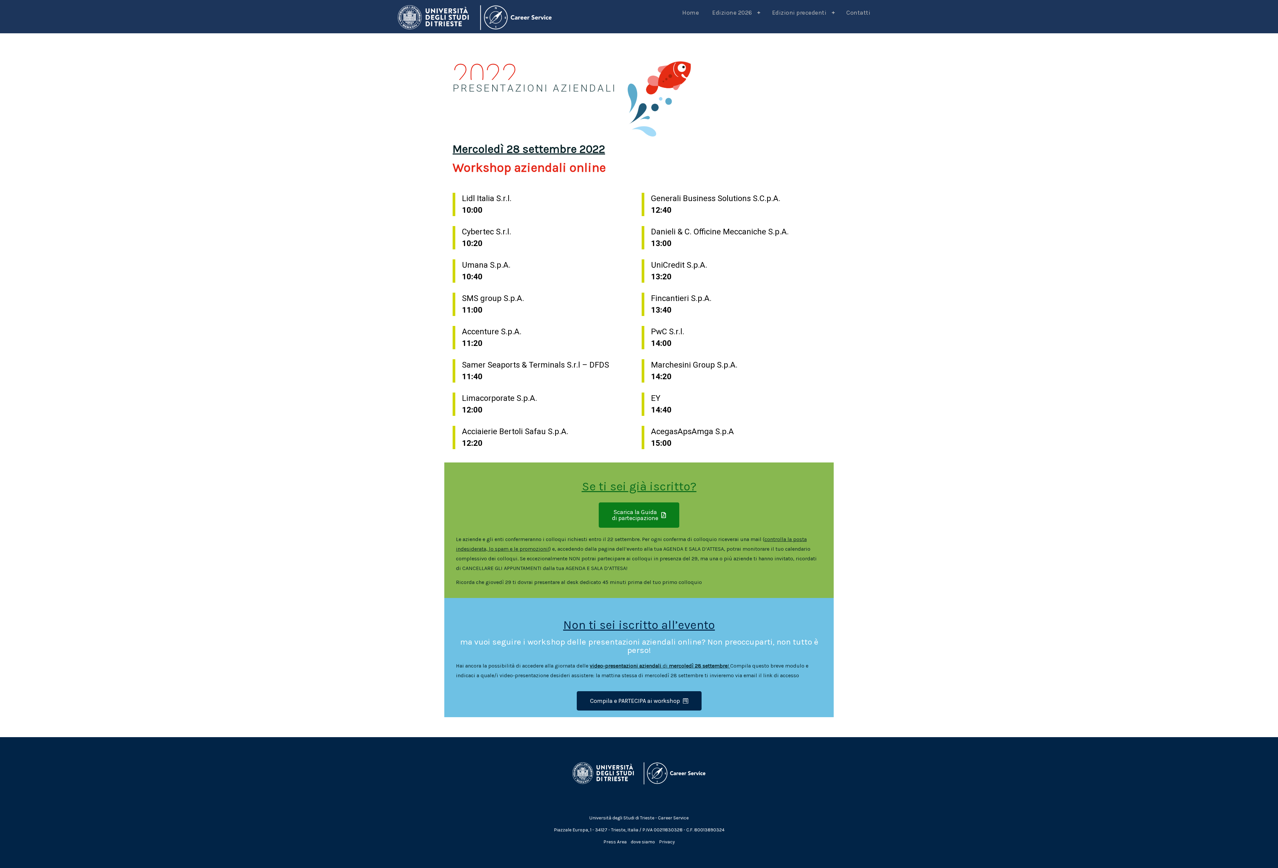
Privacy (667, 842)
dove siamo (643, 842)
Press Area (615, 842)
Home (690, 12)
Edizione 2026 (736, 12)
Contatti (858, 12)
